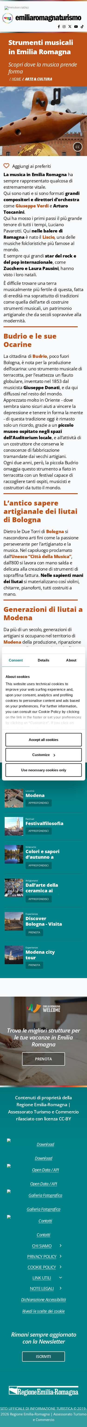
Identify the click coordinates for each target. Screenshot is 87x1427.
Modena (12, 642)
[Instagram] (64, 26)
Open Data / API (43, 1183)
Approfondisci (39, 802)
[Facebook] (59, 26)
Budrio (39, 356)
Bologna (55, 531)
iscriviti (43, 1356)
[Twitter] (70, 26)
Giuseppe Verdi (32, 206)
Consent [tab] (16, 660)
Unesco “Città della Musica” (41, 556)
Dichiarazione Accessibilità (43, 1299)
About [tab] (71, 660)
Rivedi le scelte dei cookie (43, 1311)
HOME (16, 78)
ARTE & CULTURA (38, 78)
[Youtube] (76, 26)
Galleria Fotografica (43, 1209)
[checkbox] (27, 165)
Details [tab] (43, 660)
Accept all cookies (43, 739)
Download (43, 1158)
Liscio (48, 237)
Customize (41, 755)
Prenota (34, 932)
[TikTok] (82, 26)
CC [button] (78, 147)
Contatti (43, 1234)
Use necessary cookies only (43, 770)
